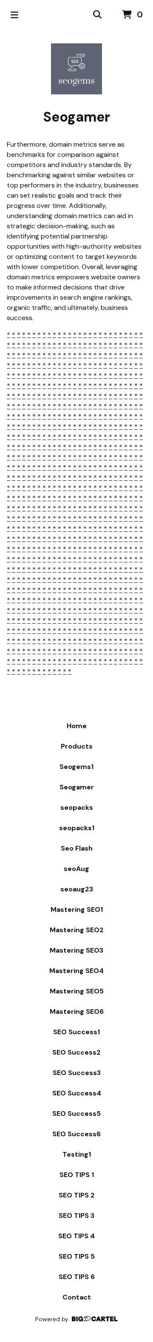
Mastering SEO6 (77, 1011)
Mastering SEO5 (77, 991)
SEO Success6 (76, 1133)
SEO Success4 (76, 1093)
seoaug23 (76, 889)
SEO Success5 (76, 1113)
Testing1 (76, 1154)
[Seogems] (76, 68)
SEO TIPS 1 (77, 1174)
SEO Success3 (77, 1072)
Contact (76, 1297)
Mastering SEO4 (76, 970)
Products (77, 746)
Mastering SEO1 (77, 909)
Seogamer (77, 787)
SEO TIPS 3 (76, 1215)
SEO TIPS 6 (77, 1276)
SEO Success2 (76, 1052)
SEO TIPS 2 (77, 1195)
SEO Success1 (76, 1031)
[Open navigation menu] (14, 15)
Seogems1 (77, 766)
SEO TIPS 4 (76, 1235)
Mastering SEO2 (77, 929)
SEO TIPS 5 (77, 1256)
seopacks (76, 807)
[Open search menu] (97, 15)
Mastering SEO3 (76, 950)
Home (77, 725)
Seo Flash (77, 848)
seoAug (76, 868)
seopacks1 (76, 827)
